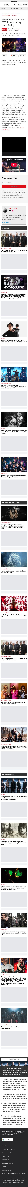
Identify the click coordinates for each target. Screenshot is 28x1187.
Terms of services (20, 191)
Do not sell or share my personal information (13, 1173)
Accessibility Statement (8, 1163)
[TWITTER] (10, 211)
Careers (4, 1166)
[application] (14, 144)
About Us (4, 1146)
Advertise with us (6, 1170)
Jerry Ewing (12, 29)
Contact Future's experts (8, 1149)
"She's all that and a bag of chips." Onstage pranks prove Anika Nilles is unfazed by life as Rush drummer (15, 1096)
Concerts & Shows (6, 15)
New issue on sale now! (16, 8)
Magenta (14, 15)
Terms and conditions (7, 1153)
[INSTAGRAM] (13, 211)
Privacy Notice (22, 192)
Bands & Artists (5, 13)
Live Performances (15, 13)
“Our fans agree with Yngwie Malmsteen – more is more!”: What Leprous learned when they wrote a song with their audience (15, 1071)
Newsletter (23, 55)
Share (5, 55)
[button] (2, 4)
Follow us (15, 55)
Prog (18, 29)
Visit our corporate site (8, 1134)
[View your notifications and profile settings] (14, 4)
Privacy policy (5, 1156)
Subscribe (20, 4)
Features (4, 29)
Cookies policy (5, 1159)
